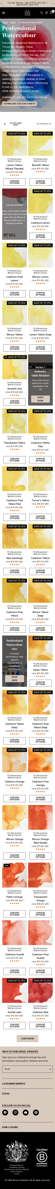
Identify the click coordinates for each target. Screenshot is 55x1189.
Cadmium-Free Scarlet (40, 956)
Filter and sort (16, 124)
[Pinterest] (36, 1112)
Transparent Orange (40, 898)
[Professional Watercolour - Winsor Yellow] (14, 312)
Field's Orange (14, 896)
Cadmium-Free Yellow (14, 614)
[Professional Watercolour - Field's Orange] (14, 875)
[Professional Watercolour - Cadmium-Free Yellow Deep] (40, 702)
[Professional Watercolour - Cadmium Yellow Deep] (14, 702)
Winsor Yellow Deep (40, 614)
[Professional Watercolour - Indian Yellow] (40, 648)
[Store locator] (46, 12)
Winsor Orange (14, 839)
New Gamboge (14, 558)
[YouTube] (26, 1112)
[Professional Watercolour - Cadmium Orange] (14, 759)
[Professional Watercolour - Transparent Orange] (40, 875)
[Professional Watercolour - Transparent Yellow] (14, 420)
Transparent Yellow (14, 442)
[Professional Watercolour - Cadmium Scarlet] (14, 932)
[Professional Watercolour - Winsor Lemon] (40, 255)
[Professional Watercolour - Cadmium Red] (40, 990)
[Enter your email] (50, 1069)
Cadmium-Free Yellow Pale (14, 502)
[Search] (41, 12)
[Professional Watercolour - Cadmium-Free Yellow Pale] (14, 478)
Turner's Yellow (40, 500)
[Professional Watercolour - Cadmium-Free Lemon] (14, 255)
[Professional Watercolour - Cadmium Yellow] (40, 536)
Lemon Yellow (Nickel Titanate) (14, 167)
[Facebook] (5, 1112)
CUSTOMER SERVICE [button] (13, 1083)
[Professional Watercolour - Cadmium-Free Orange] (40, 759)
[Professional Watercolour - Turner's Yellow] (40, 478)
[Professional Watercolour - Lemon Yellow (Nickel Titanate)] (14, 143)
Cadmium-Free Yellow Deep (40, 725)
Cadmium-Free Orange (40, 783)
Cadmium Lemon (40, 222)
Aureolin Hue (14, 388)
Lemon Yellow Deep (40, 334)
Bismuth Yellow (40, 165)
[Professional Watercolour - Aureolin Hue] (14, 366)
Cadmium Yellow (40, 558)
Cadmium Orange (14, 781)
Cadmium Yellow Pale (40, 444)
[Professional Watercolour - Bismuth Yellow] (40, 143)
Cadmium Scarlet (14, 954)
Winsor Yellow (15, 334)
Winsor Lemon (40, 276)
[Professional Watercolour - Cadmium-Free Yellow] (14, 590)
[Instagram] (15, 1112)
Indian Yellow (40, 669)
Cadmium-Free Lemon (14, 278)
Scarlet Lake (14, 1012)
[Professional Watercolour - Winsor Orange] (14, 817)
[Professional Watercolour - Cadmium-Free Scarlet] (40, 932)
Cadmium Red (40, 1012)
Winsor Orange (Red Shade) (40, 841)
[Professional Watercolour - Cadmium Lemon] (40, 201)
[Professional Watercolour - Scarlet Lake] (14, 990)
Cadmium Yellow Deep (14, 725)
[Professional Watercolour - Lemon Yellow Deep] (40, 312)
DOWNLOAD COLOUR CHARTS (19, 103)
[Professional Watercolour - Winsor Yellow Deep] (40, 590)
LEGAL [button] (6, 1093)
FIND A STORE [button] (10, 1127)
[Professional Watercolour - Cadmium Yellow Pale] (40, 420)
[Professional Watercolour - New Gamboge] (14, 536)
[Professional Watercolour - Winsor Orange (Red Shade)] (40, 817)
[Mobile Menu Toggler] (3, 12)
